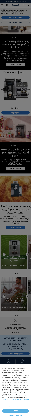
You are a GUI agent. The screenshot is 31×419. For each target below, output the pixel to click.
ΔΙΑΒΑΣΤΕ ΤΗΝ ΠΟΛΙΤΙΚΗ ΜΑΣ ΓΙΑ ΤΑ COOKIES (15, 399)
